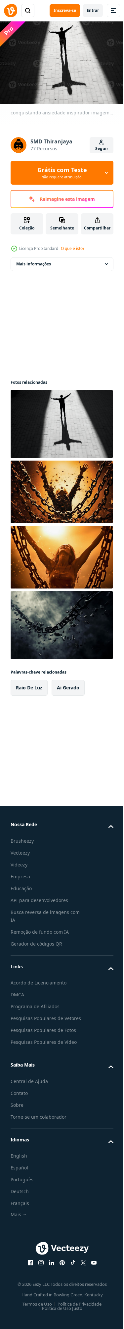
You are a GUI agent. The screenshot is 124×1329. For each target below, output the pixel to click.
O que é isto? (72, 248)
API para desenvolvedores (39, 897)
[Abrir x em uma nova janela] (80, 1267)
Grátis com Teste (62, 173)
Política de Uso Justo (59, 1313)
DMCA (17, 991)
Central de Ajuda (29, 1086)
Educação (21, 885)
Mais (16, 1219)
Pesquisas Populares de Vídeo (44, 1046)
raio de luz (29, 684)
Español (19, 1172)
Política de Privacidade (77, 1309)
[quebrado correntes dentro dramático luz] (61, 622)
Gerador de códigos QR (36, 940)
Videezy (19, 861)
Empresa (20, 873)
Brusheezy (22, 837)
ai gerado (68, 684)
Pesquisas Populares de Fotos (43, 1035)
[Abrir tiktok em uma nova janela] (70, 1267)
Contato (19, 1098)
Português (22, 1184)
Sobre (17, 1109)
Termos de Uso (35, 1309)
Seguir (101, 148)
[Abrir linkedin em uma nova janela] (49, 1267)
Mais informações (33, 260)
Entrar (93, 10)
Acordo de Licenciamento (38, 979)
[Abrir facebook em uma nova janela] (27, 1267)
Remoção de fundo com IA (40, 928)
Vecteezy (20, 849)
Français (20, 1208)
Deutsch (20, 1196)
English (19, 1160)
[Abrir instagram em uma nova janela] (38, 1267)
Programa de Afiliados (35, 1003)
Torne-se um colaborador (38, 1121)
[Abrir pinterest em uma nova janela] (59, 1267)
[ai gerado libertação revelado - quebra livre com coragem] (61, 554)
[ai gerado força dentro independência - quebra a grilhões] (61, 488)
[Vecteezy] (10, 10)
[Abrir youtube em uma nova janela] (91, 1267)
